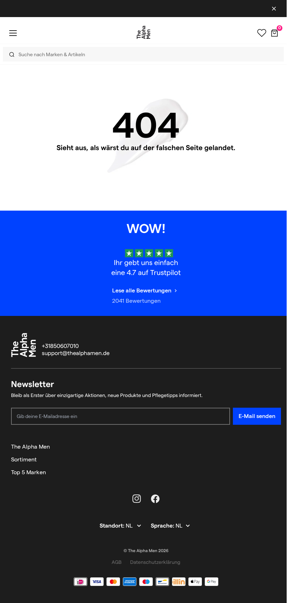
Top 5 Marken (28, 472)
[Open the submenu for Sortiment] (278, 459)
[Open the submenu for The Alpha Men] (278, 446)
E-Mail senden (257, 416)
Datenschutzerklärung (155, 562)
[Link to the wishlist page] (262, 33)
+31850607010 (60, 346)
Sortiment (24, 459)
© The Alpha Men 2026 (146, 551)
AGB (117, 562)
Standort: (113, 526)
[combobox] (140, 54)
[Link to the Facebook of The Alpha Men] (155, 498)
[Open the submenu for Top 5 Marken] (278, 472)
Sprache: (163, 526)
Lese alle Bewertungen (141, 290)
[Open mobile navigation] (13, 33)
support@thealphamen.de (76, 353)
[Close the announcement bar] (274, 8)
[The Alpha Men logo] (143, 32)
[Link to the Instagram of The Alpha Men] (136, 498)
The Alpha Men (30, 447)
